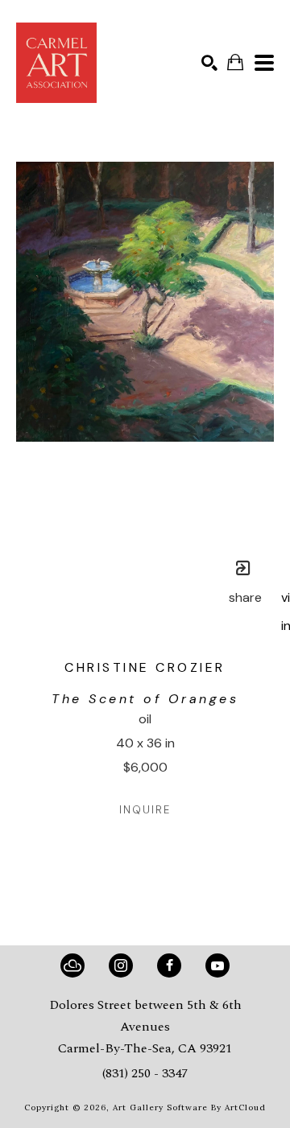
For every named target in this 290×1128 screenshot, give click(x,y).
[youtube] (217, 965)
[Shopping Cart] (235, 62)
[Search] (209, 63)
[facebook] (169, 965)
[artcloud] (72, 965)
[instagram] (121, 965)
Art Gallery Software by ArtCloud (189, 1107)
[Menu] (264, 63)
